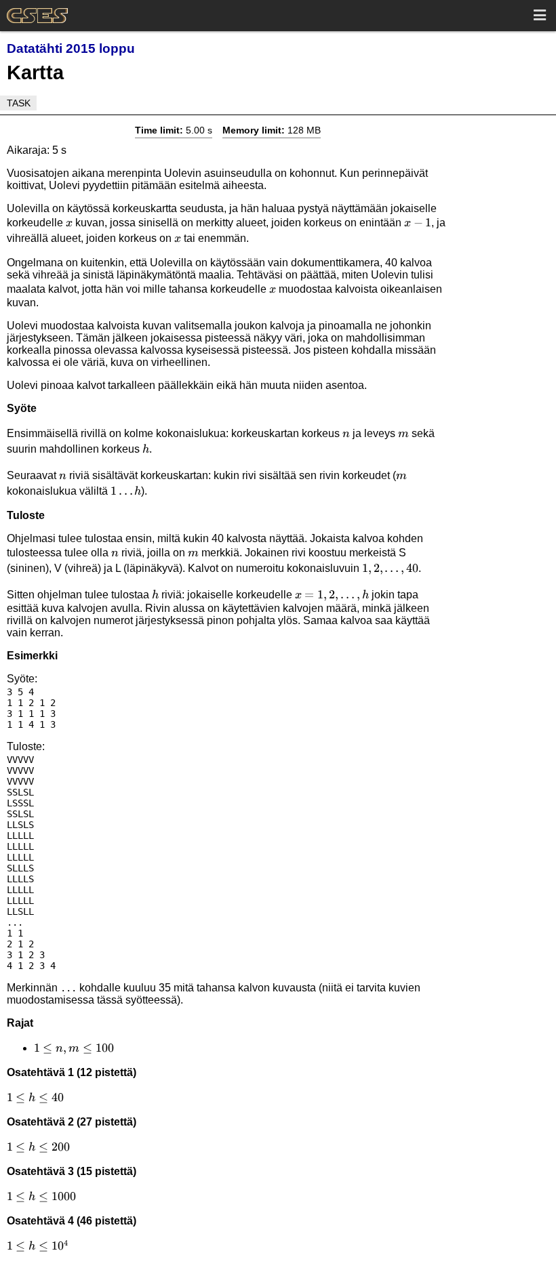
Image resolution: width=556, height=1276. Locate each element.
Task (19, 103)
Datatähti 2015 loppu (71, 48)
